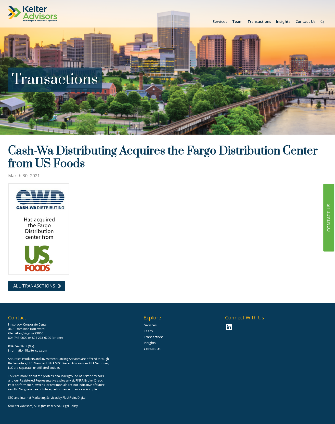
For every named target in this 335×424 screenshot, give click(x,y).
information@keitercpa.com (27, 350)
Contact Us (306, 21)
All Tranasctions (34, 286)
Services (220, 21)
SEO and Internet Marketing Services (33, 398)
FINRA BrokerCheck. (89, 380)
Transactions (259, 21)
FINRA (50, 363)
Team (237, 21)
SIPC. (58, 363)
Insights (283, 21)
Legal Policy (70, 406)
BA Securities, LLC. (20, 363)
